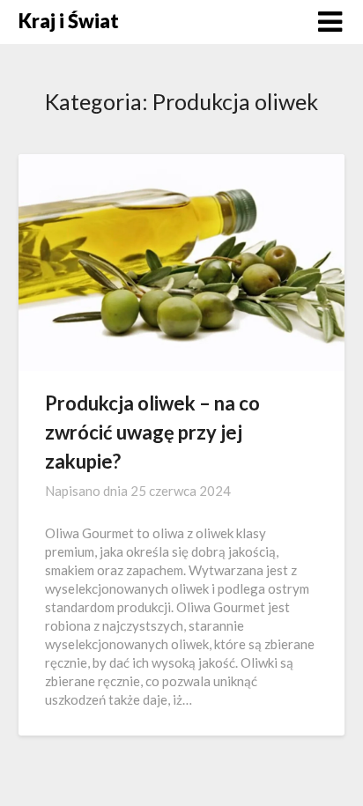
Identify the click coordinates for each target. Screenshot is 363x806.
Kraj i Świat (69, 21)
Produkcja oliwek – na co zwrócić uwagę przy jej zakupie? (152, 432)
